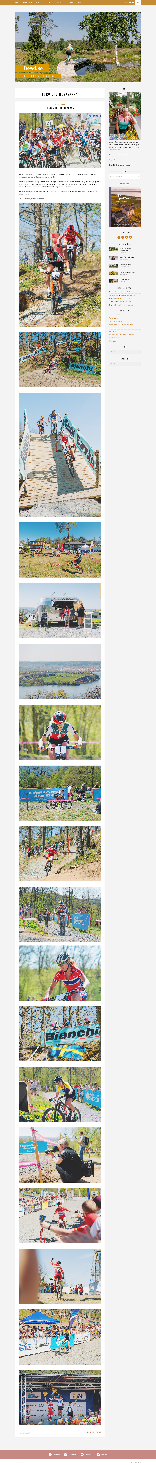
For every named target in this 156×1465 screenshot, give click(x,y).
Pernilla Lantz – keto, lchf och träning (121, 334)
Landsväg (47, 2)
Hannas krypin (113, 295)
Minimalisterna (114, 328)
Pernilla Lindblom (114, 338)
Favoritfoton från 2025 (127, 257)
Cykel (17, 2)
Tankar (80, 2)
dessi (28, 1433)
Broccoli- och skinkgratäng (124, 305)
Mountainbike (28, 2)
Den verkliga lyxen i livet (127, 272)
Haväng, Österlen (125, 265)
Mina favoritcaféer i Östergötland (126, 249)
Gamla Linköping (125, 280)
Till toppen (135, 1462)
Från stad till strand (115, 321)
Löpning (71, 2)
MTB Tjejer (112, 331)
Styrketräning (59, 2)
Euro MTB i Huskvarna (60, 108)
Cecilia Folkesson (115, 315)
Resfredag (112, 341)
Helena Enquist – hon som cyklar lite (121, 324)
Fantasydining (113, 318)
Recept (38, 2)
